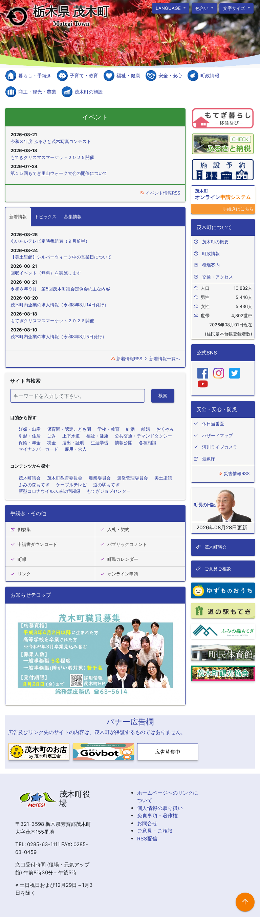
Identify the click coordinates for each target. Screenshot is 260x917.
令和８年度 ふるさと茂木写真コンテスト (50, 141)
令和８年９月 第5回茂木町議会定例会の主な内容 (60, 288)
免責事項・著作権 (157, 815)
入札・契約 (118, 529)
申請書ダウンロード (37, 544)
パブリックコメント (127, 544)
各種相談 (147, 442)
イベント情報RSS (162, 193)
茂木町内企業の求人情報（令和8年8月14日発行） (59, 304)
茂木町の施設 (88, 92)
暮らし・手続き (34, 75)
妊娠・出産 (30, 429)
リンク (24, 573)
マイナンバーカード (38, 449)
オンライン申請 (122, 573)
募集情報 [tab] (73, 216)
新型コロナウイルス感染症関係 (49, 491)
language (169, 8)
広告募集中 (167, 752)
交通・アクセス (217, 277)
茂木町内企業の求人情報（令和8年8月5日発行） (58, 336)
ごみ (51, 436)
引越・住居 (30, 436)
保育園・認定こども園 (69, 429)
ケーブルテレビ (71, 484)
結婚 (130, 429)
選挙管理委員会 (132, 478)
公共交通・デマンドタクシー (143, 436)
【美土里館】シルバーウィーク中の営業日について (61, 257)
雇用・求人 (76, 449)
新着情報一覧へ (164, 358)
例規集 (24, 529)
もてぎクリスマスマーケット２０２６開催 (52, 157)
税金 (51, 442)
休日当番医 (213, 423)
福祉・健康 (128, 75)
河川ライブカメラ (219, 447)
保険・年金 (30, 442)
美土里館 (163, 478)
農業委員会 (100, 478)
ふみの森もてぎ (34, 484)
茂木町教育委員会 (64, 478)
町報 (22, 559)
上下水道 (71, 436)
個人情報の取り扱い (160, 808)
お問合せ (147, 823)
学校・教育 (109, 429)
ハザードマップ (217, 435)
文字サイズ (235, 8)
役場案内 (211, 265)
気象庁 (208, 459)
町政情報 (209, 75)
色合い (202, 8)
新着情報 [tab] (18, 216)
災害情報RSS (236, 473)
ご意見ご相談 (217, 568)
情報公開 (123, 442)
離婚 (145, 429)
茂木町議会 (30, 478)
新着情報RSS (129, 358)
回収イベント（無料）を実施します (45, 273)
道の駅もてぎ (106, 484)
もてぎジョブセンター (109, 491)
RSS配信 (147, 838)
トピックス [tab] (46, 216)
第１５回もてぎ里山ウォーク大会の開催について (58, 173)
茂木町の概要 (215, 241)
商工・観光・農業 (37, 92)
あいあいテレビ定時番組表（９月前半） (50, 241)
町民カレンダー (122, 559)
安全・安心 (170, 75)
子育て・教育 (84, 75)
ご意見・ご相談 (155, 831)
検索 (162, 395)
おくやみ (165, 429)
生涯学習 (99, 442)
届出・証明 (73, 442)
